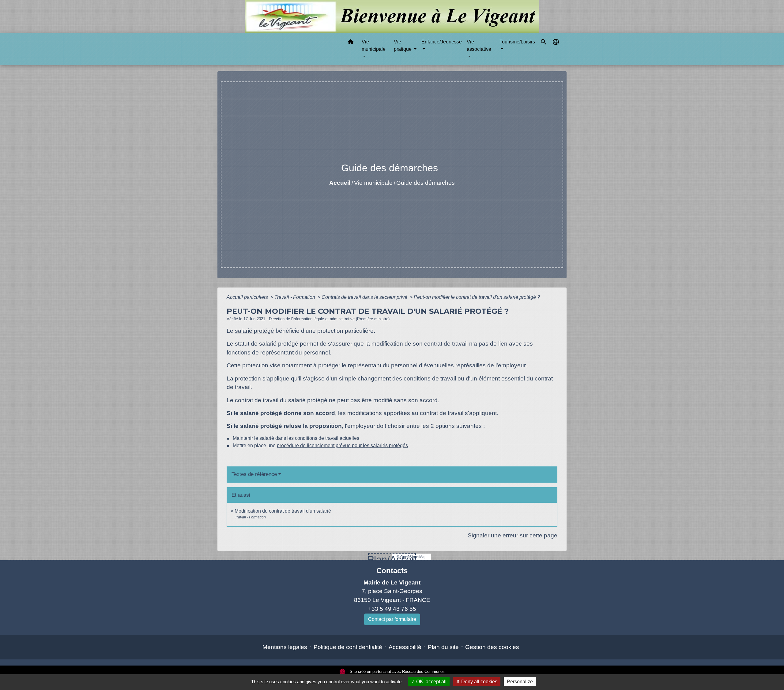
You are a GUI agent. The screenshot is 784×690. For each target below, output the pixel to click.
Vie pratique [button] (403, 45)
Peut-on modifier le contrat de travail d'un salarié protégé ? (477, 297)
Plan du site (443, 647)
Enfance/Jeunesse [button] (441, 41)
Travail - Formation (295, 297)
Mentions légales (284, 647)
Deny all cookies (478, 681)
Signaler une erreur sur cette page (512, 535)
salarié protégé (254, 331)
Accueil (339, 183)
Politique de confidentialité (348, 647)
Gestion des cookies (492, 647)
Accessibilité (405, 647)
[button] (350, 43)
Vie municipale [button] (374, 45)
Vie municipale (373, 183)
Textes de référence (254, 474)
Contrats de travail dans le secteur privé (365, 297)
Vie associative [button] (479, 45)
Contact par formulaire (392, 619)
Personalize (520, 681)
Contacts (392, 570)
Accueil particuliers (248, 297)
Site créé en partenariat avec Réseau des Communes (397, 671)
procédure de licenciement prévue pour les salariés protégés (342, 445)
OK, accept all (431, 681)
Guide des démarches (425, 183)
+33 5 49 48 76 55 (392, 609)
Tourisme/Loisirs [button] (517, 41)
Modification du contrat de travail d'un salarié (283, 511)
